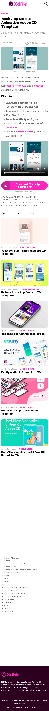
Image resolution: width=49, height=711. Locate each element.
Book (30, 202)
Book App (40, 202)
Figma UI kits (10, 567)
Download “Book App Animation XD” (28, 185)
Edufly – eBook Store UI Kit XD (21, 372)
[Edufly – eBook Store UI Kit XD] (24, 353)
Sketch (7, 584)
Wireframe (9, 611)
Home (8, 708)
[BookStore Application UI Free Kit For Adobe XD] (24, 432)
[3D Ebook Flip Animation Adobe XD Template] (24, 231)
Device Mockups (11, 558)
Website (8, 608)
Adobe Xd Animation (14, 197)
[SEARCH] (46, 4)
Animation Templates (15, 199)
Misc (22, 247)
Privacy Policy (30, 708)
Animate (32, 197)
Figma (7, 561)
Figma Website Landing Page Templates (22, 570)
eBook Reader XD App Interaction (23, 333)
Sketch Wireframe (12, 596)
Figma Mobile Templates (15, 564)
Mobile (23, 289)
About (40, 708)
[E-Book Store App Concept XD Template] (24, 273)
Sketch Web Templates (15, 593)
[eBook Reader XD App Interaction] (24, 314)
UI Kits (31, 331)
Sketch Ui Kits (10, 590)
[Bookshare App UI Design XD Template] (24, 391)
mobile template (16, 85)
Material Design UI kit (30, 205)
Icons (6, 576)
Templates (30, 247)
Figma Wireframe (12, 573)
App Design (36, 199)
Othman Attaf (24, 131)
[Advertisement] (24, 508)
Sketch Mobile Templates (16, 587)
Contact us (17, 708)
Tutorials (8, 602)
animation (38, 85)
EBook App (8, 205)
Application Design (13, 202)
